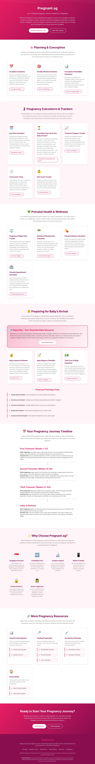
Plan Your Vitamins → (71, 253)
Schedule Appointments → (18, 294)
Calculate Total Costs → (72, 378)
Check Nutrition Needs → (45, 256)
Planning (25, 749)
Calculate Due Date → (16, 152)
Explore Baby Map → (47, 342)
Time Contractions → (16, 194)
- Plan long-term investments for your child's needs (33, 415)
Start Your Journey (58, 30)
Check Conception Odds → (73, 91)
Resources (61, 749)
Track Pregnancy (55, 726)
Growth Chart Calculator (19, 649)
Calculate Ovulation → (17, 89)
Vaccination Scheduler (74, 655)
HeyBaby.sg (69, 749)
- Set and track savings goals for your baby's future (31, 410)
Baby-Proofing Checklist (19, 688)
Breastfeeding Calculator (47, 649)
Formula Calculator (46, 655)
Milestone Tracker (18, 655)
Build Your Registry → (44, 380)
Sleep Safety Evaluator (19, 693)
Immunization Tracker (74, 649)
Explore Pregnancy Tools (38, 30)
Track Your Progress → (72, 150)
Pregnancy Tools (33, 749)
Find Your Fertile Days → (45, 89)
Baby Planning (53, 749)
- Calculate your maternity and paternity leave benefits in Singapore (36, 400)
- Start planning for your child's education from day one (33, 394)
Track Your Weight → (16, 256)
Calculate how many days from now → (47, 159)
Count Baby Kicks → (44, 192)
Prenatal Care (43, 749)
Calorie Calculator (45, 660)
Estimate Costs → (15, 378)
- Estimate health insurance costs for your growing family (33, 405)
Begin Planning (39, 726)
